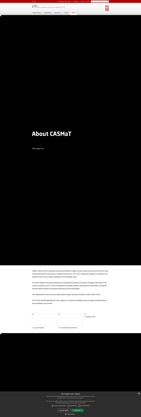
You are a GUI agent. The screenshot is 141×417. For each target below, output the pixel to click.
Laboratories (36, 12)
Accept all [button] (77, 410)
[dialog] (70, 404)
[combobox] (139, 393)
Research (57, 12)
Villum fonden (39, 328)
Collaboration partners (68, 328)
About (73, 12)
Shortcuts (76, 1)
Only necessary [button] (63, 410)
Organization (90, 317)
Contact (82, 1)
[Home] (51, 6)
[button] (70, 414)
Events (66, 12)
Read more (83, 402)
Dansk (87, 1)
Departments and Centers (64, 1)
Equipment (47, 12)
